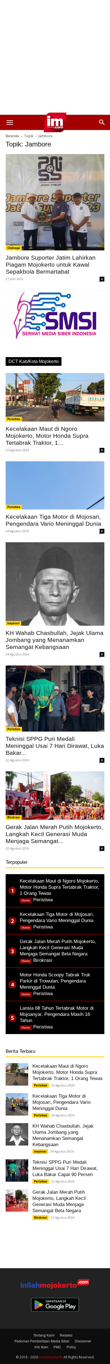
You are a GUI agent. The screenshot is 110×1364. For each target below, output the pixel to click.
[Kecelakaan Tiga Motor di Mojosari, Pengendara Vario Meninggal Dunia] (55, 485)
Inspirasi (13, 623)
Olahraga (13, 248)
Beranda (12, 135)
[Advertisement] (55, 57)
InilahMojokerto (51, 1356)
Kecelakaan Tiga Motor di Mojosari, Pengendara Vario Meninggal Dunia (61, 1102)
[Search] (102, 122)
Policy (71, 1346)
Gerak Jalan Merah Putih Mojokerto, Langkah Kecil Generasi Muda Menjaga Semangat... (54, 834)
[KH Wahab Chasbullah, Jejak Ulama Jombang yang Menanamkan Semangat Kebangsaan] (55, 584)
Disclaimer (83, 1341)
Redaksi (66, 1335)
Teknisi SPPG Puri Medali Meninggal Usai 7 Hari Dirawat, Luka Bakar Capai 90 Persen (65, 1168)
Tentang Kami (43, 1335)
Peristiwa (13, 419)
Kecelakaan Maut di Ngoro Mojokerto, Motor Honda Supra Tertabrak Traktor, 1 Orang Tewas (67, 1072)
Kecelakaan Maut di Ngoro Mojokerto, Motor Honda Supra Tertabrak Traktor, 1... (47, 435)
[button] (10, 122)
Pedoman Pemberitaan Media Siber (41, 1341)
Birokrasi (13, 817)
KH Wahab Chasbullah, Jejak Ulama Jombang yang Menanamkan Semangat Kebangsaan (55, 640)
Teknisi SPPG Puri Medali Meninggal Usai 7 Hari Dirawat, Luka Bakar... (55, 745)
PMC (57, 1346)
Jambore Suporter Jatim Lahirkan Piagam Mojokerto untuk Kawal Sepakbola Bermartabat (51, 264)
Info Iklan (41, 1346)
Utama (25, 900)
